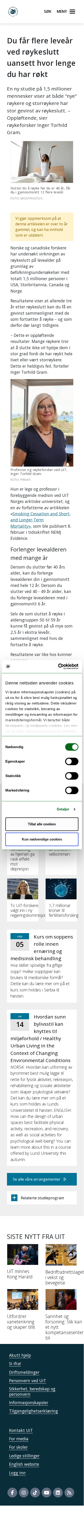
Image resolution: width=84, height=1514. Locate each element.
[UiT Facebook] (12, 1492)
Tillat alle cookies (42, 824)
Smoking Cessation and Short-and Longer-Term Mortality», (40, 520)
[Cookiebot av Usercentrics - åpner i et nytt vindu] (59, 666)
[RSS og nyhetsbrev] (69, 1492)
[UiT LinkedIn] (58, 1492)
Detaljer (63, 809)
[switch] (71, 761)
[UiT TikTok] (35, 1492)
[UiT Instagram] (24, 1492)
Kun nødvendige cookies (42, 839)
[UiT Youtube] (46, 1492)
